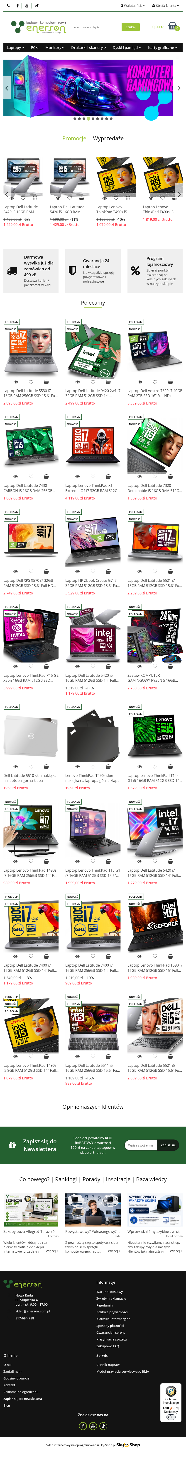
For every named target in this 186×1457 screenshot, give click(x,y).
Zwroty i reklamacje (111, 1298)
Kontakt (9, 1385)
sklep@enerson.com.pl (32, 1311)
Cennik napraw (108, 1364)
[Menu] (178, 1386)
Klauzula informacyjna (113, 1319)
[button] (105, 1282)
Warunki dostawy (109, 1292)
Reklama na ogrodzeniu (21, 1392)
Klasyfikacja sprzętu (111, 1339)
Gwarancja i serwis (110, 1332)
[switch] (171, 1417)
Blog (6, 1405)
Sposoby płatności (110, 1326)
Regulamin (104, 1305)
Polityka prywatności (112, 1312)
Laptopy (14, 47)
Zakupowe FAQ (107, 1346)
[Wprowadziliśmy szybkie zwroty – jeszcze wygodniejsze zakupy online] (155, 1210)
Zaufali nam (12, 1371)
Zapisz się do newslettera (22, 1398)
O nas (7, 1364)
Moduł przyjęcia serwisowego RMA (122, 1371)
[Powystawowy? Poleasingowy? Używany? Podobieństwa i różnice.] (92, 1210)
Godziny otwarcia (16, 1378)
